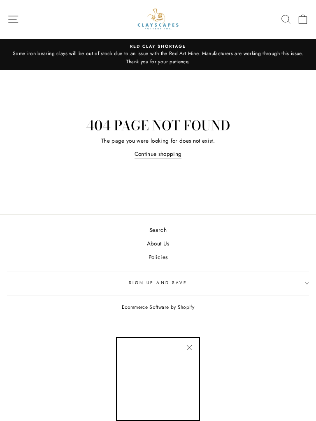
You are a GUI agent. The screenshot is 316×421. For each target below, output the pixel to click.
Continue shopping (158, 154)
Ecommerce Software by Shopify (158, 307)
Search (158, 230)
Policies (158, 257)
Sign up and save (158, 283)
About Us (158, 243)
